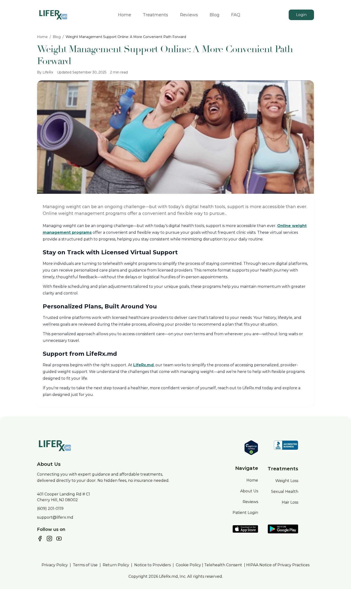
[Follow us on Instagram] (49, 538)
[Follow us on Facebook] (40, 538)
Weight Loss (286, 480)
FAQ (235, 14)
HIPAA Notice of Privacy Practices (277, 565)
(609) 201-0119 (50, 508)
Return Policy (116, 565)
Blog (214, 14)
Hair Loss (290, 502)
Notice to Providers (152, 565)
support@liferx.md (55, 517)
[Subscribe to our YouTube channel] (59, 538)
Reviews (189, 14)
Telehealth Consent (223, 565)
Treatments (155, 14)
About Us (249, 491)
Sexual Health (284, 491)
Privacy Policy (55, 565)
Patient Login (245, 512)
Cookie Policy (188, 565)
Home (124, 14)
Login (301, 14)
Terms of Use (85, 565)
